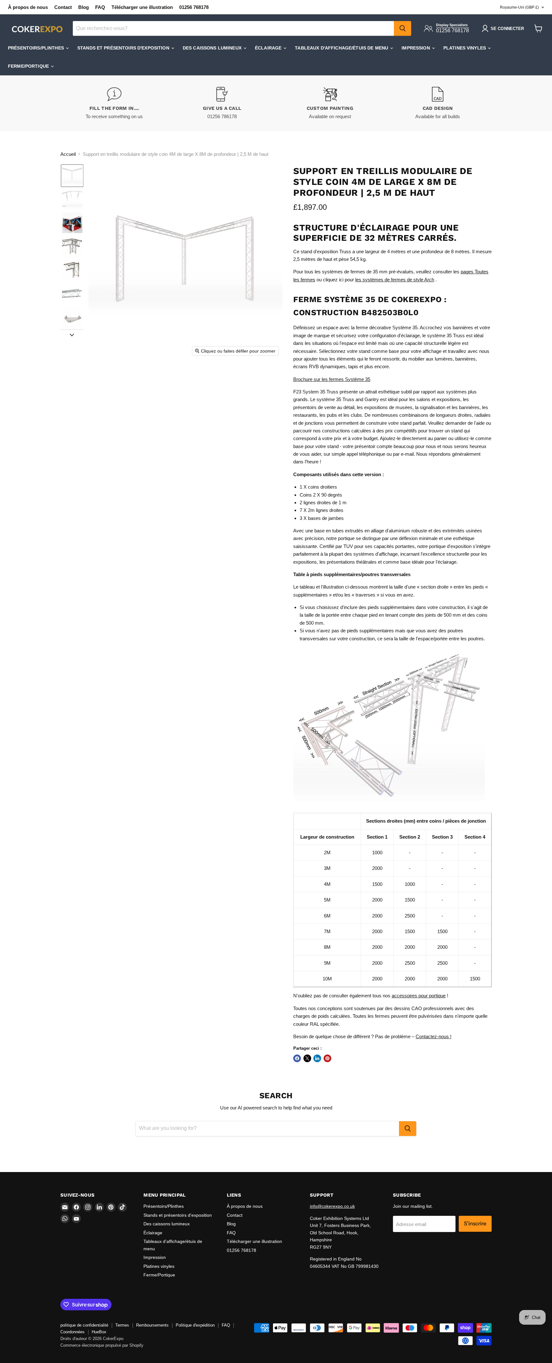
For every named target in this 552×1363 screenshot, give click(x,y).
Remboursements (152, 1325)
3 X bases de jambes (322, 518)
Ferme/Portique (29, 66)
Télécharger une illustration (142, 7)
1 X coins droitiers (318, 487)
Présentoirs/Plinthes (36, 47)
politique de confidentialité (84, 1325)
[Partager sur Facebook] (297, 1058)
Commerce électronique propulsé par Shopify (101, 1345)
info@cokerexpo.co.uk (332, 1206)
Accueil (68, 154)
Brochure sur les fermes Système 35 (331, 379)
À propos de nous (28, 7)
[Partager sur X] (307, 1058)
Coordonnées (72, 1331)
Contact (63, 7)
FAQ (100, 7)
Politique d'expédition (195, 1325)
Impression (416, 47)
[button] (72, 176)
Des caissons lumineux (213, 47)
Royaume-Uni (519, 7)
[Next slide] (71, 334)
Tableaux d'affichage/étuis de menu (342, 47)
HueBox (99, 1331)
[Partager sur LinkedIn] (317, 1058)
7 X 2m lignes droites (321, 510)
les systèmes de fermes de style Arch (394, 279)
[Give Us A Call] (222, 103)
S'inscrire (475, 1223)
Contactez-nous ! (433, 1036)
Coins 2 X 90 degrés (321, 495)
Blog (83, 7)
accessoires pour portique (419, 995)
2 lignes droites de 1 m (323, 502)
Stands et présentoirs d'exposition (124, 47)
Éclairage (269, 47)
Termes (122, 1325)
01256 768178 (194, 7)
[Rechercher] (402, 28)
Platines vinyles (465, 47)
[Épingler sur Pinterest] (327, 1058)
